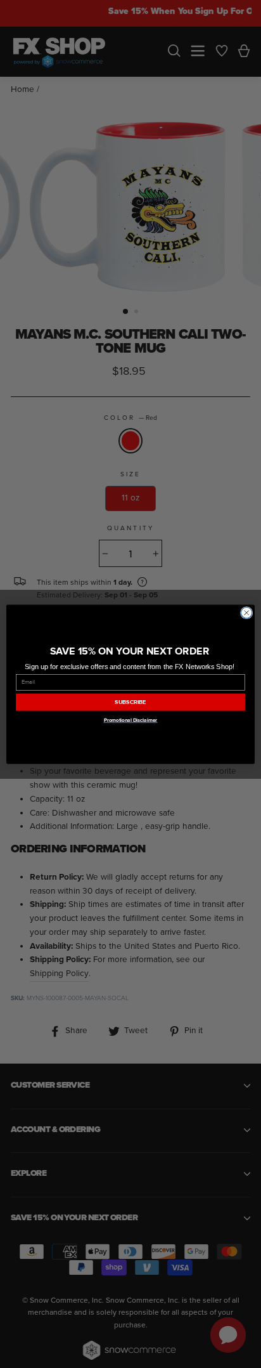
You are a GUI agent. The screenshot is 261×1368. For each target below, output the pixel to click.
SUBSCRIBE (130, 702)
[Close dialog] (246, 612)
